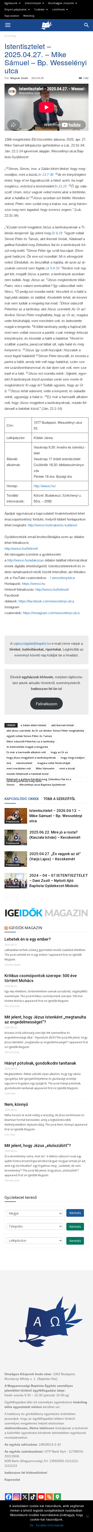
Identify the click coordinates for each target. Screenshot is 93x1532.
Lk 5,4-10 (52, 268)
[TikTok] (33, 1496)
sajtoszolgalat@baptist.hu (32, 643)
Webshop (29, 15)
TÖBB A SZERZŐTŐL (59, 799)
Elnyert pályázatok (16, 9)
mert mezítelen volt (19, 768)
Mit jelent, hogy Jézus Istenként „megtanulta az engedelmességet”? (45, 1019)
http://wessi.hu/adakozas (25, 560)
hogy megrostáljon (73, 757)
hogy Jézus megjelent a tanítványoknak (31, 757)
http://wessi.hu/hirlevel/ (21, 548)
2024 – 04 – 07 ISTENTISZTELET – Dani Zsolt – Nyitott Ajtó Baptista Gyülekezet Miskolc (58, 880)
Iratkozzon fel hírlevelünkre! (26, 1472)
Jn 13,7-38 (45, 174)
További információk (50, 1525)
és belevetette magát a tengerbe (27, 746)
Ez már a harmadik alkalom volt (26, 752)
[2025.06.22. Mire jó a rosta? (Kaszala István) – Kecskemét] (16, 837)
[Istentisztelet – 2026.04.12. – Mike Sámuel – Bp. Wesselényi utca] (16, 816)
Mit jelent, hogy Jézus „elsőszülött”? (38, 1145)
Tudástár (39, 9)
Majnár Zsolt (19, 78)
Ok (31, 1525)
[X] (24, 1496)
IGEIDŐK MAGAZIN (25, 927)
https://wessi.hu (33, 584)
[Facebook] (8, 1496)
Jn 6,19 (56, 233)
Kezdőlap (10, 36)
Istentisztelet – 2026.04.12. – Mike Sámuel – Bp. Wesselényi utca (55, 815)
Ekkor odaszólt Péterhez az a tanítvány (31, 741)
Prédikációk (12, 821)
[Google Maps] (57, 1496)
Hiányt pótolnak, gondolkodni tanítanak (40, 1063)
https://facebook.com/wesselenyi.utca (46, 601)
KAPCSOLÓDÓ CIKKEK (22, 799)
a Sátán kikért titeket (33, 725)
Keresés (75, 1213)
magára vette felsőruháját (53, 763)
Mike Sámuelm (45, 768)
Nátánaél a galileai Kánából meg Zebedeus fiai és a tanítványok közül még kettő (39, 779)
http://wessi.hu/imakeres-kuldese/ (52, 525)
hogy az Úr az (59, 752)
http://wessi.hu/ (45, 485)
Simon (10, 784)
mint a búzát (67, 768)
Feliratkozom (46, 703)
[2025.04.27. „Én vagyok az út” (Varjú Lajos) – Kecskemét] (16, 859)
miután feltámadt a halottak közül (28, 773)
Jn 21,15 (60, 186)
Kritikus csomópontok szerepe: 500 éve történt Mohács (41, 978)
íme (9, 763)
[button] (86, 25)
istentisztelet (24, 763)
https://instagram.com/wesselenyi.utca (51, 613)
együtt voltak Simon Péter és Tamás (29, 736)
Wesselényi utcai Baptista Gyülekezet (42, 784)
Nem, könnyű (16, 1104)
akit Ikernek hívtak (62, 725)
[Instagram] (16, 1496)
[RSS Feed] (49, 1496)
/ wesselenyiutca (62, 578)
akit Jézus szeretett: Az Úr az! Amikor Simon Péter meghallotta (45, 730)
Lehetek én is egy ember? (28, 939)
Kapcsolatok (12, 15)
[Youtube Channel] (41, 1496)
